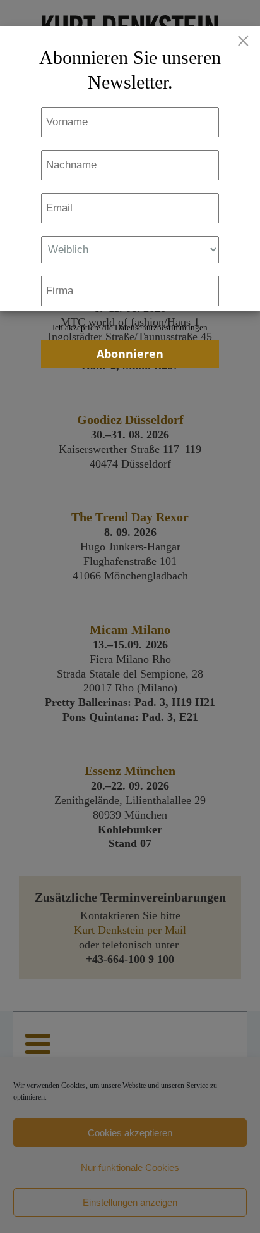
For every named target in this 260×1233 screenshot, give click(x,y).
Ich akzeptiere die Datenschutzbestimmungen (130, 327)
